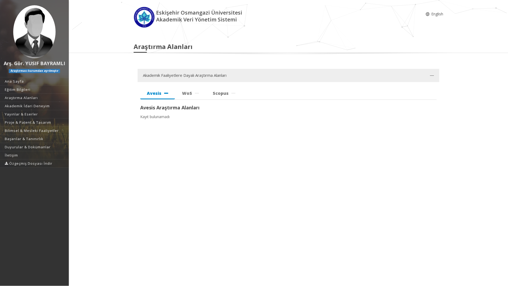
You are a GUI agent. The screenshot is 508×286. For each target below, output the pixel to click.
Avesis (154, 93)
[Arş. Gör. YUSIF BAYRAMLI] (34, 31)
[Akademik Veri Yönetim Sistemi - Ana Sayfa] (145, 16)
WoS (187, 93)
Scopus (221, 93)
